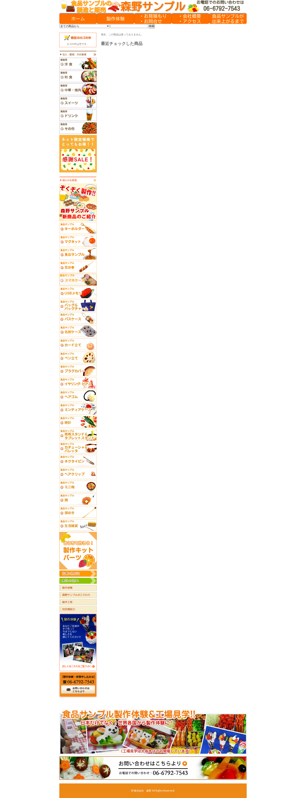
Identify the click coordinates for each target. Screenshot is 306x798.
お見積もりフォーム (153, 19)
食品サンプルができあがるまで (228, 19)
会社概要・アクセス (190, 19)
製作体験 (115, 19)
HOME (78, 19)
